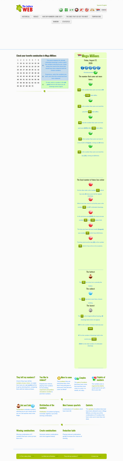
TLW (32, 456)
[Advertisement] (61, 37)
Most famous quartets (72, 405)
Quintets (89, 405)
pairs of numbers (82, 382)
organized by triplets (98, 386)
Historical (26, 17)
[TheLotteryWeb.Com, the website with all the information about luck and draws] (24, 8)
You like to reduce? (44, 378)
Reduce (36, 17)
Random (55, 22)
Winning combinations (25, 430)
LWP (56, 456)
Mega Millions (90, 56)
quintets (91, 409)
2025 (90, 328)
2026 (94, 339)
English (104, 5)
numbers (63, 381)
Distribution (43, 411)
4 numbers (76, 409)
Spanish (99, 5)
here (100, 456)
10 (80, 122)
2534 (87, 95)
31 (79, 90)
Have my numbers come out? (52, 17)
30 (79, 106)
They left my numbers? (25, 377)
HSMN (80, 456)
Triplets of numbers (101, 378)
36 (85, 220)
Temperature (96, 17)
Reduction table (69, 430)
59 (83, 282)
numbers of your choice (23, 383)
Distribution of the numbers (47, 406)
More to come (66, 377)
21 (79, 152)
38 (80, 139)
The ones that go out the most (77, 17)
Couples (82, 377)
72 (98, 190)
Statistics (66, 22)
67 (90, 111)
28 (84, 207)
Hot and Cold (25, 405)
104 (94, 128)
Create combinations (48, 430)
